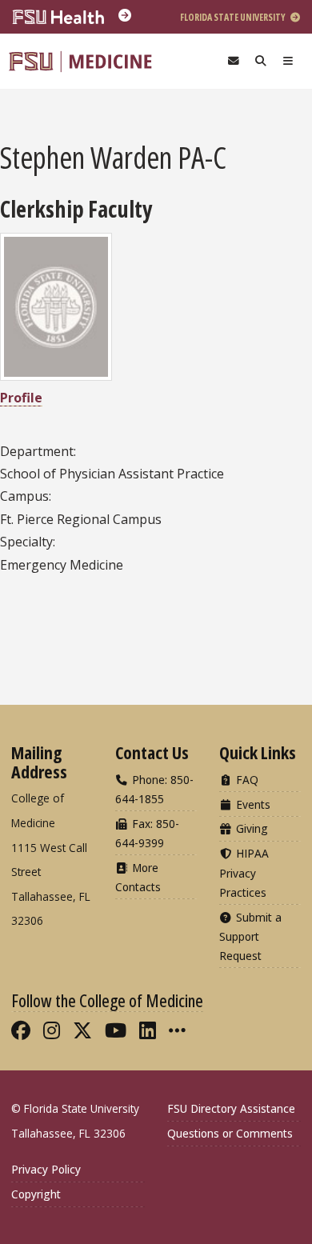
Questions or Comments (230, 1133)
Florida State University (233, 17)
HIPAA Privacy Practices (244, 872)
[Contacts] (233, 61)
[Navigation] (288, 61)
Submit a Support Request (250, 936)
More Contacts (138, 877)
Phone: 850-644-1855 (154, 789)
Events (251, 804)
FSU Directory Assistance (231, 1108)
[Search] (260, 61)
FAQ (245, 779)
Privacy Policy (46, 1169)
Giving (250, 828)
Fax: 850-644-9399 (147, 833)
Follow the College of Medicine (107, 1000)
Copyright (36, 1194)
